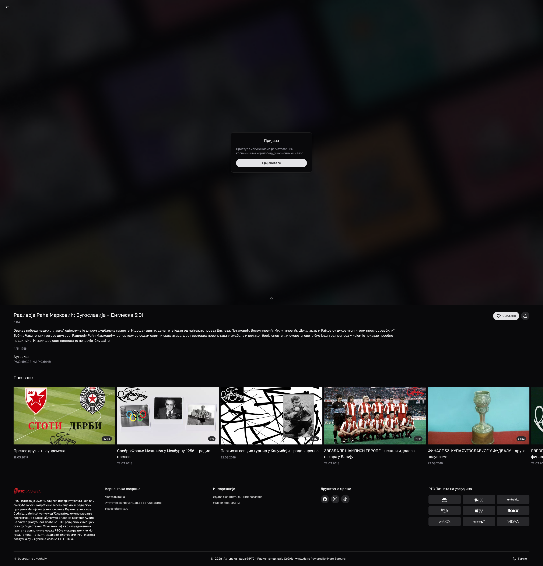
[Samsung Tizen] (479, 521)
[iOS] (479, 499)
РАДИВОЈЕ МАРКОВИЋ (32, 362)
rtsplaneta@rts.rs (116, 509)
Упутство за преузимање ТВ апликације (133, 503)
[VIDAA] (513, 521)
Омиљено (509, 316)
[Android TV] (513, 499)
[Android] (444, 499)
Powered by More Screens (328, 558)
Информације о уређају (30, 558)
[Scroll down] (271, 298)
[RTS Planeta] (27, 490)
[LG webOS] (444, 521)
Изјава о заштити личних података (238, 497)
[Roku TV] (513, 510)
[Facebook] (325, 499)
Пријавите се (271, 163)
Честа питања (115, 497)
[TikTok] (345, 499)
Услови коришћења (226, 503)
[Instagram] (335, 499)
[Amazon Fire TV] (444, 510)
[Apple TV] (479, 510)
